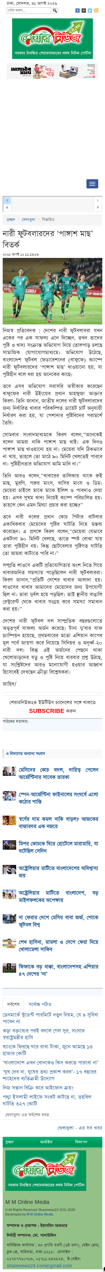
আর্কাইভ (46, 1142)
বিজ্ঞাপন (81, 1142)
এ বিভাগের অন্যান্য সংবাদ (25, 753)
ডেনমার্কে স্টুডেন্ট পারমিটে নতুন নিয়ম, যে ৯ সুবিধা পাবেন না (50, 1018)
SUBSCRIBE (47, 711)
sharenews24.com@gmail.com (39, 1266)
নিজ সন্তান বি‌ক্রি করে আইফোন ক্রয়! (38, 1088)
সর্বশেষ (13, 1004)
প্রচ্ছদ (11, 219)
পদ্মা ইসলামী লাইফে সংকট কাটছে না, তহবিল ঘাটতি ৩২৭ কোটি (47, 1101)
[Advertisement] (52, 130)
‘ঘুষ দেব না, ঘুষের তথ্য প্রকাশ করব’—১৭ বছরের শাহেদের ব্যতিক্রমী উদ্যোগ (49, 1075)
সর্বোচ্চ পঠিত (40, 1004)
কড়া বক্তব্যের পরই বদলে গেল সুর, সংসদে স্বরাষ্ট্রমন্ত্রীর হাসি (44, 1034)
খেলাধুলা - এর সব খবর (80, 1128)
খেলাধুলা (28, 219)
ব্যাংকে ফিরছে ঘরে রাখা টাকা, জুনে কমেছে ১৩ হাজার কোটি (48, 1050)
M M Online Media (40, 1214)
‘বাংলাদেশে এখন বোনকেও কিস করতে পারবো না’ (50, 1063)
